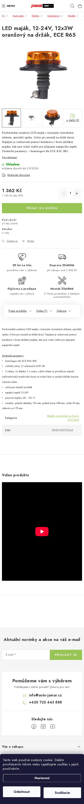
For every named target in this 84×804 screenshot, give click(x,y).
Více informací (9, 157)
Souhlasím (62, 792)
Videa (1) (41, 311)
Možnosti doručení (18, 175)
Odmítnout (22, 791)
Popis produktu (18, 311)
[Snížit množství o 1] (63, 193)
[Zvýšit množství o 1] (76, 193)
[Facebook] (33, 726)
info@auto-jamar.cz (45, 695)
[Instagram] (43, 726)
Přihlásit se (66, 655)
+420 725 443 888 (45, 702)
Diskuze (61, 311)
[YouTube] (52, 726)
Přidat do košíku (42, 208)
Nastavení (42, 778)
